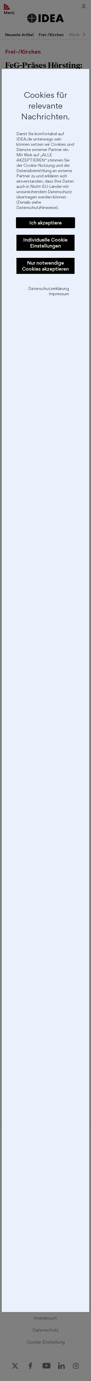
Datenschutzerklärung (48, 289)
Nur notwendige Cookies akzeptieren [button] (45, 266)
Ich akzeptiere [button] (45, 223)
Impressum (59, 294)
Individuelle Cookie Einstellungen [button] (45, 243)
